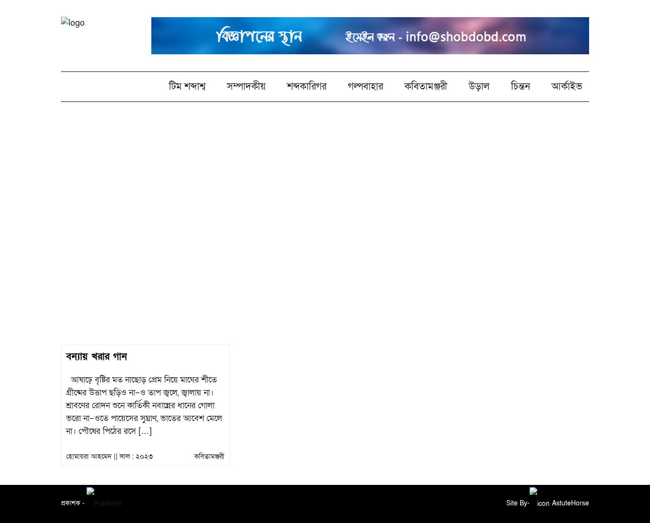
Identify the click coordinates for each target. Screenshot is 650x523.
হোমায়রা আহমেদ (325, 208)
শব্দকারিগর (306, 86)
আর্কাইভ (567, 86)
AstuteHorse (570, 503)
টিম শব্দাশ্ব (187, 86)
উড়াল (479, 86)
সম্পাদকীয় (246, 86)
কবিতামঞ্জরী (425, 86)
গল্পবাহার (365, 86)
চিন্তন (520, 86)
